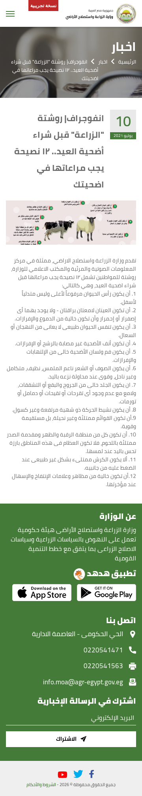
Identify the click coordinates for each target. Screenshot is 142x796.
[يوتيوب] (62, 775)
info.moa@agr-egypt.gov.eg (83, 682)
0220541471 (103, 650)
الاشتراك (66, 739)
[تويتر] (78, 774)
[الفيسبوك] (91, 774)
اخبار (102, 61)
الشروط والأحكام (41, 785)
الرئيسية (127, 61)
